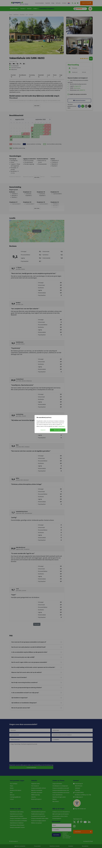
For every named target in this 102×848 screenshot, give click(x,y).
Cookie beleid (61, 426)
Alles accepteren (58, 430)
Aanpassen (43, 430)
